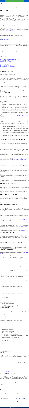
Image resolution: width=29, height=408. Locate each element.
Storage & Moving (18, 401)
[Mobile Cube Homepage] (4, 3)
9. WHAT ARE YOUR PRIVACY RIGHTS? (5, 64)
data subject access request (21, 393)
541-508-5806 (24, 400)
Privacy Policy (18, 407)
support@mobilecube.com (22, 230)
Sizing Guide (17, 402)
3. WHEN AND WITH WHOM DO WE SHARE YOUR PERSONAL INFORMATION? (9, 59)
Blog (16, 405)
